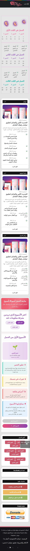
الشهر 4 (21, 58)
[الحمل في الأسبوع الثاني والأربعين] (22, 271)
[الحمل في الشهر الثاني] (15, 22)
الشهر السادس (15, 454)
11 (6, 39)
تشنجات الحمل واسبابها (10, 143)
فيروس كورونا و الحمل (10, 148)
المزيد (4, 101)
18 (6, 61)
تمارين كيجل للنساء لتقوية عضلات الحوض (10, 161)
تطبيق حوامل (12, 543)
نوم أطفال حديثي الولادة (10, 215)
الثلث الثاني (10, 322)
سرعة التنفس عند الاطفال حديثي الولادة (11, 223)
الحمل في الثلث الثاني (15, 54)
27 (23, 87)
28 (19, 87)
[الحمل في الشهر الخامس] (15, 47)
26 (23, 65)
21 (19, 63)
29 (15, 87)
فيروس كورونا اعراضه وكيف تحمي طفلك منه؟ (10, 209)
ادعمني (5, 543)
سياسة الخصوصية (15, 539)
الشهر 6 (5, 58)
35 (15, 90)
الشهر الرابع (21, 451)
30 (11, 87)
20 (23, 63)
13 (23, 41)
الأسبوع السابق (14, 421)
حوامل (25, 101)
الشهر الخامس (10, 451)
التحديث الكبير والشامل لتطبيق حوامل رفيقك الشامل (16, 123)
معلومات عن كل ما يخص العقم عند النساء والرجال (10, 154)
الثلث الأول (20, 322)
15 (19, 61)
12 (2, 39)
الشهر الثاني (10, 442)
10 (11, 39)
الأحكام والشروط (22, 543)
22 (15, 63)
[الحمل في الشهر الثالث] (6, 22)
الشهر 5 (13, 58)
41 (15, 92)
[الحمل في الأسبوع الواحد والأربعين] (22, 278)
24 (6, 63)
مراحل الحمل (23, 235)
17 (11, 61)
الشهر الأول (20, 442)
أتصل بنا (6, 539)
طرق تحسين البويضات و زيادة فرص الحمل (10, 137)
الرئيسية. (24, 539)
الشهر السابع (20, 459)
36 (11, 90)
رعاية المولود (23, 173)
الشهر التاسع (15, 462)
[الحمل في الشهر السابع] (24, 71)
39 (23, 92)
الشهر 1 (21, 34)
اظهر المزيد (15, 166)
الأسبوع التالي (16, 426)
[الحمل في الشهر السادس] (6, 47)
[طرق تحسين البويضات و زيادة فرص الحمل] (26, 134)
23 (11, 63)
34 (19, 90)
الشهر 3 (5, 34)
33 (23, 90)
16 (15, 61)
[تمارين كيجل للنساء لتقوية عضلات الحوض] (26, 158)
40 (19, 92)
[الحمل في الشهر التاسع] (6, 74)
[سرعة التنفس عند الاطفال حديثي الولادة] (26, 220)
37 (6, 90)
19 (2, 61)
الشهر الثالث (15, 445)
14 (23, 61)
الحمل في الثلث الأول (15, 30)
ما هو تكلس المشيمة (11, 285)
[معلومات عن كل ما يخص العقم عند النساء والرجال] (26, 151)
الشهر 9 (5, 85)
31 (6, 87)
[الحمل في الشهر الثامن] (15, 74)
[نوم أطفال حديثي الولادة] (22, 215)
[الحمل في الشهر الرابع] (24, 47)
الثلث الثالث (15, 327)
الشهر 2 (13, 34)
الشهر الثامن (10, 459)
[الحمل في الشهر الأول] (24, 20)
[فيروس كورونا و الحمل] (26, 146)
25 (2, 63)
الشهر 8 (13, 85)
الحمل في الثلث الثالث (15, 81)
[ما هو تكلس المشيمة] (22, 286)
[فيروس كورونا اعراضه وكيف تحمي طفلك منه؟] (26, 206)
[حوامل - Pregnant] (16, 3)
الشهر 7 (21, 85)
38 (2, 90)
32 (2, 87)
